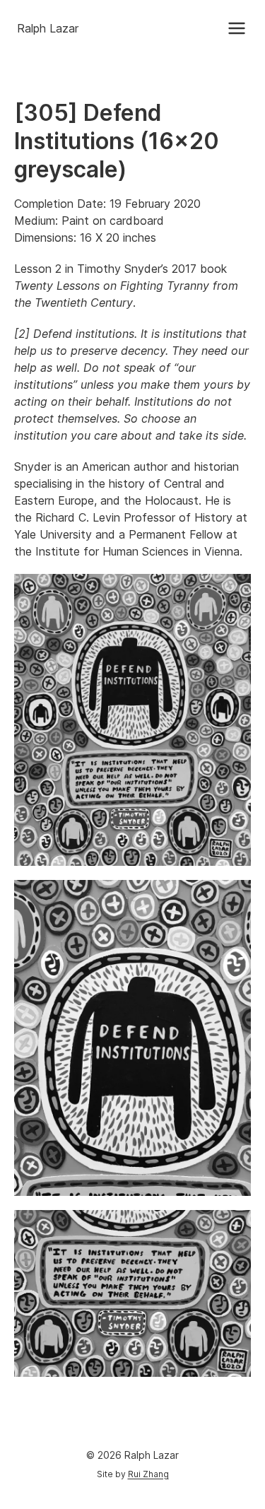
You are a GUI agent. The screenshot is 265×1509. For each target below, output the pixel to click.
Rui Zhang (148, 1474)
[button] (237, 28)
